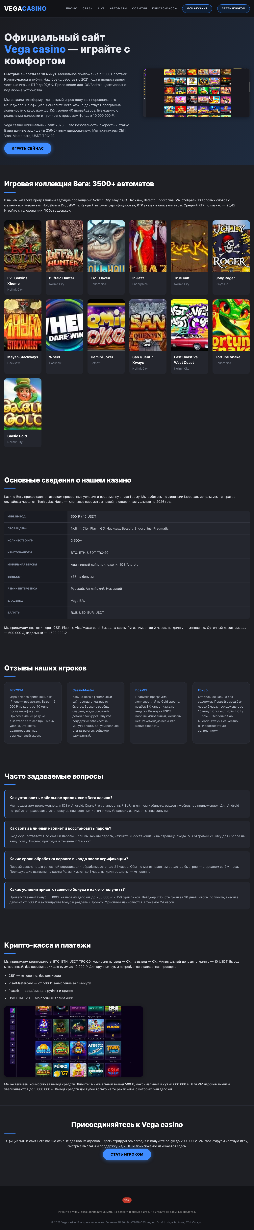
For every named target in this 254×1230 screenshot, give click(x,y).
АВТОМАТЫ (118, 8)
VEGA (25, 8)
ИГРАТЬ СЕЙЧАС (28, 148)
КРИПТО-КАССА (164, 8)
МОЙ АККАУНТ (197, 8)
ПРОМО (72, 8)
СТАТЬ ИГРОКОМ (233, 8)
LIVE (101, 8)
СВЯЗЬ (88, 8)
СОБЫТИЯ (139, 8)
